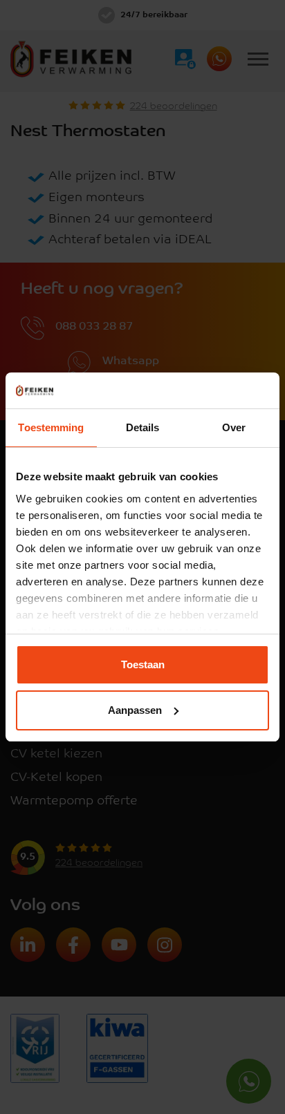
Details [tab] (143, 427)
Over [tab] (234, 427)
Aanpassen (135, 710)
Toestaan (143, 664)
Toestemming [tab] (51, 427)
